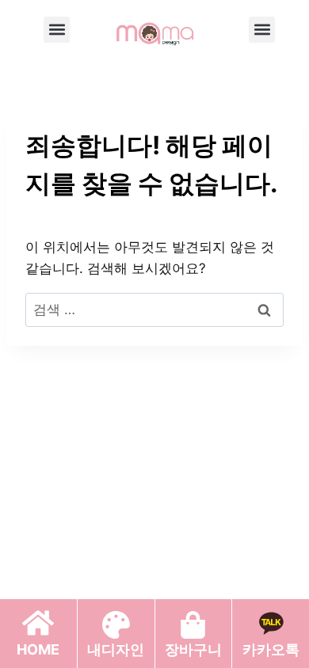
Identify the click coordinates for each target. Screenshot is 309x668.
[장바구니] (193, 625)
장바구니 (193, 649)
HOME (38, 649)
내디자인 (115, 649)
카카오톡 (270, 649)
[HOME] (38, 623)
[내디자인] (116, 625)
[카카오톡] (271, 623)
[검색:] (154, 309)
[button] (57, 30)
